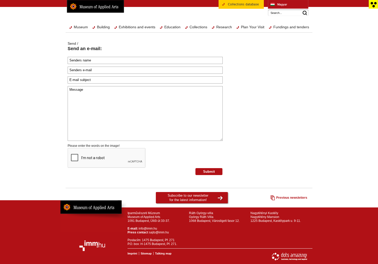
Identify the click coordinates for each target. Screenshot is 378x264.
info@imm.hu (148, 228)
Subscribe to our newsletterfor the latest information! (188, 198)
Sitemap (146, 253)
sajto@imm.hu (159, 232)
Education (172, 27)
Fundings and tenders (291, 27)
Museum (81, 27)
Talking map (163, 253)
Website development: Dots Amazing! (289, 256)
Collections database (233, 10)
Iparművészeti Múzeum (288, 4)
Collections (198, 27)
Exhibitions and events (137, 27)
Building (103, 27)
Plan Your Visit (252, 27)
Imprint (132, 253)
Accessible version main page (373, 4)
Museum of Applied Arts (95, 6)
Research (224, 27)
